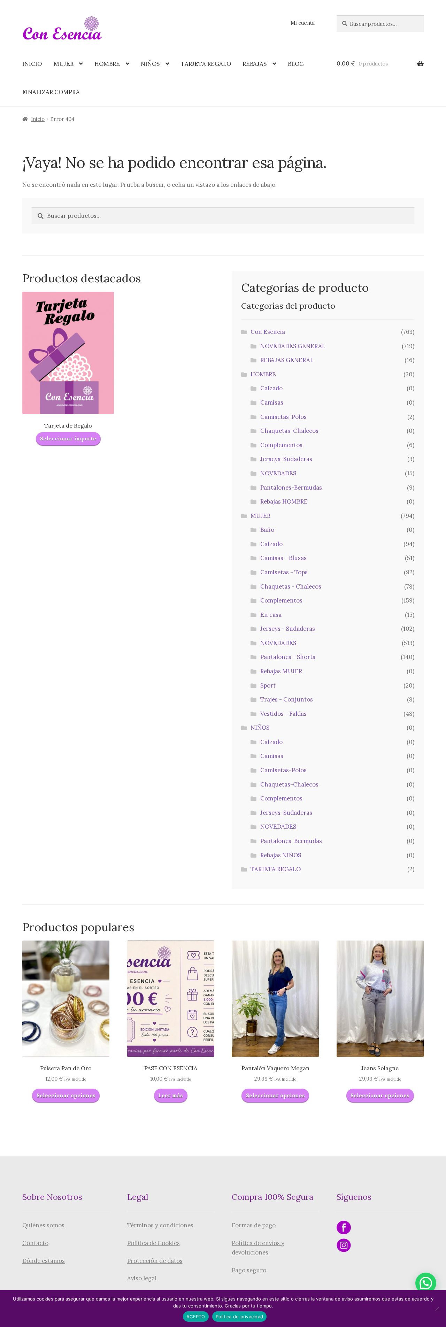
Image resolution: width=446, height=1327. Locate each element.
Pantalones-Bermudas (291, 487)
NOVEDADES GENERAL (292, 346)
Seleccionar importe (68, 438)
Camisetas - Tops (284, 572)
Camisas (271, 402)
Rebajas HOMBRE (284, 501)
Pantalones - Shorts (287, 657)
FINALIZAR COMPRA (51, 92)
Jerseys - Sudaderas (287, 628)
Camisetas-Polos (283, 417)
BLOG (296, 64)
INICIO (32, 64)
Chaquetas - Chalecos (290, 586)
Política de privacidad (239, 1316)
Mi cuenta (303, 23)
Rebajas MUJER (281, 671)
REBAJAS (255, 64)
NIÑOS (150, 64)
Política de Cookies (153, 1243)
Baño (267, 530)
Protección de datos (155, 1261)
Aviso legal (141, 1278)
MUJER (64, 64)
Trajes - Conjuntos (286, 699)
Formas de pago (254, 1225)
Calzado (271, 388)
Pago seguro (249, 1270)
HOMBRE (107, 64)
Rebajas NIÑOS (280, 855)
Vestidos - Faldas (283, 714)
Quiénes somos (43, 1225)
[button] (425, 1283)
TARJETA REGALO (206, 64)
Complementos (281, 445)
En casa (271, 615)
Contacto (35, 1243)
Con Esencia (268, 332)
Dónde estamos (43, 1261)
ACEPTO (195, 1316)
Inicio (38, 119)
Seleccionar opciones (66, 1095)
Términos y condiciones (160, 1225)
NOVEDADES (278, 473)
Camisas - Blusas (283, 558)
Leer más (170, 1095)
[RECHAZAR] (437, 1307)
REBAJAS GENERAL (287, 360)
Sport (268, 685)
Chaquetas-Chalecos (289, 431)
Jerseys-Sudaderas (286, 459)
